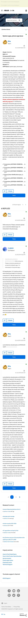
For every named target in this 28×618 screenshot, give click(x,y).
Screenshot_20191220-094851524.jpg (14, 164)
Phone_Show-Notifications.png (13, 174)
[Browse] (2, 10)
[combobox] (14, 20)
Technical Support (7, 564)
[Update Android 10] (23, 204)
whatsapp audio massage (8, 516)
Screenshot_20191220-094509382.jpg (14, 167)
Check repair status (8, 560)
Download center (7, 562)
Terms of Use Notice (6, 606)
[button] (5, 191)
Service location (7, 558)
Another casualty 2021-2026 (9, 523)
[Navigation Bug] (25, 204)
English (5, 603)
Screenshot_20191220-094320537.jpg (14, 178)
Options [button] (26, 29)
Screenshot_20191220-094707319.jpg (14, 181)
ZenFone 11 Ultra (7, 511)
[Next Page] (19, 497)
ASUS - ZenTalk (9, 10)
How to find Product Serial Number (12, 556)
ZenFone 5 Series (6, 29)
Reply (14, 195)
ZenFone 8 (6, 525)
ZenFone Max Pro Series (9, 541)
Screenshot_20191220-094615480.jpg (14, 185)
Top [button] (4, 614)
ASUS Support (6, 578)
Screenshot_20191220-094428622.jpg (14, 171)
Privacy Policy (17, 606)
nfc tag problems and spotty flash (10, 530)
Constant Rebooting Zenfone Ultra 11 (11, 509)
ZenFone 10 (6, 518)
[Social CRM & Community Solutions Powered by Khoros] (23, 615)
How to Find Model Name (9, 554)
